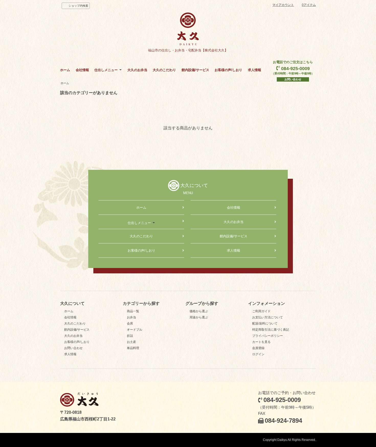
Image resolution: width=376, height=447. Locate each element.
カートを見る (261, 342)
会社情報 (82, 70)
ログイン (258, 354)
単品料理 (133, 348)
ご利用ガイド (261, 311)
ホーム (65, 70)
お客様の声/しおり (228, 70)
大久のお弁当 (137, 70)
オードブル (134, 329)
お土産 (131, 342)
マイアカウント (283, 5)
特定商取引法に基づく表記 (270, 329)
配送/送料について (265, 323)
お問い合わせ (292, 79)
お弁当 (131, 317)
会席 (130, 323)
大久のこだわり (164, 70)
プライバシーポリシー (267, 336)
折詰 (130, 336)
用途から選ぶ (199, 317)
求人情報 (254, 70)
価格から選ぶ (199, 311)
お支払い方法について (267, 317)
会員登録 (258, 348)
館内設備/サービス (195, 70)
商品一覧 (133, 311)
